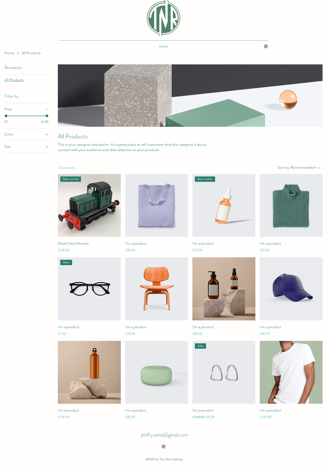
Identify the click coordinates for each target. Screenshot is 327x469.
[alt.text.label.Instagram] (266, 46)
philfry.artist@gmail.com (164, 434)
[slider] (6, 116)
